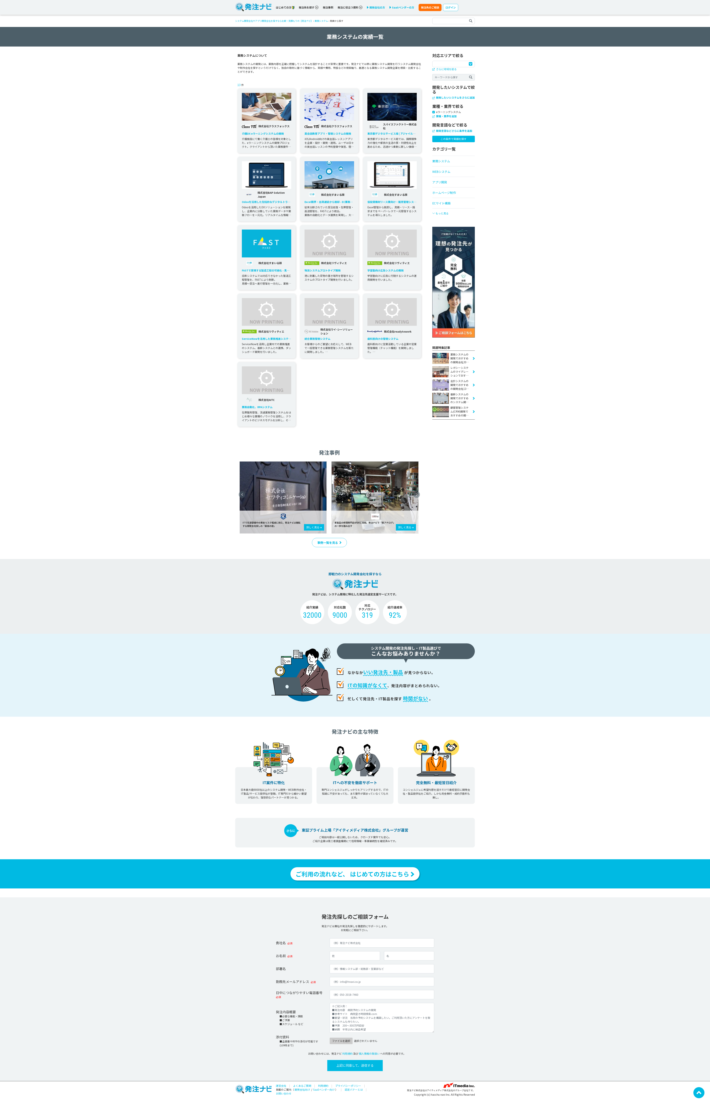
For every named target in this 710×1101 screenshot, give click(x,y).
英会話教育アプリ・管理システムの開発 (328, 133)
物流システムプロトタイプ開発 (323, 270)
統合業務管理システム (317, 339)
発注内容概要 (286, 1011)
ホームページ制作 (444, 192)
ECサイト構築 (441, 203)
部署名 (281, 968)
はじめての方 (284, 7)
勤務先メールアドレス (292, 981)
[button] (242, 495)
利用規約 (347, 1053)
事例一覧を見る (327, 542)
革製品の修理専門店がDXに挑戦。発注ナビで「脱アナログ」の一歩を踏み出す (364, 524)
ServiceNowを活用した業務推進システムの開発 (266, 339)
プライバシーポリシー (348, 1086)
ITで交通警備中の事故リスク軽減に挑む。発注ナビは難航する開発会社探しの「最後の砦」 (271, 524)
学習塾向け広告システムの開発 (385, 270)
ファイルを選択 (341, 1041)
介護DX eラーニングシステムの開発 (263, 133)
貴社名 (281, 942)
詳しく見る (313, 527)
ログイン (450, 7)
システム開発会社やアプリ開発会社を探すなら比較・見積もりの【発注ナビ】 (274, 20)
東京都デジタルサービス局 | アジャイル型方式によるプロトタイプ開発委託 (391, 134)
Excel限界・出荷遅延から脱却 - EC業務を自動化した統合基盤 (329, 202)
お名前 (281, 955)
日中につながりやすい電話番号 (299, 992)
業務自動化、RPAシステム (257, 407)
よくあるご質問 (302, 1086)
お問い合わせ (283, 1093)
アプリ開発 (439, 182)
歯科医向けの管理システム (382, 339)
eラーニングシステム (448, 112)
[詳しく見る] (283, 497)
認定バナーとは (354, 1089)
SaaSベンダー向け (324, 1089)
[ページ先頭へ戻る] (698, 1092)
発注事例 (328, 7)
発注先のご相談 (430, 7)
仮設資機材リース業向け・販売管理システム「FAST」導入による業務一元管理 (391, 202)
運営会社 (281, 1086)
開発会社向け (302, 1089)
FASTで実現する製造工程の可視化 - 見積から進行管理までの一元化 (265, 270)
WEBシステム (441, 171)
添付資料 (282, 1037)
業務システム (321, 20)
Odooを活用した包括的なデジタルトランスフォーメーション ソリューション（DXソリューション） (266, 202)
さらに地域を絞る (446, 69)
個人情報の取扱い (369, 1053)
